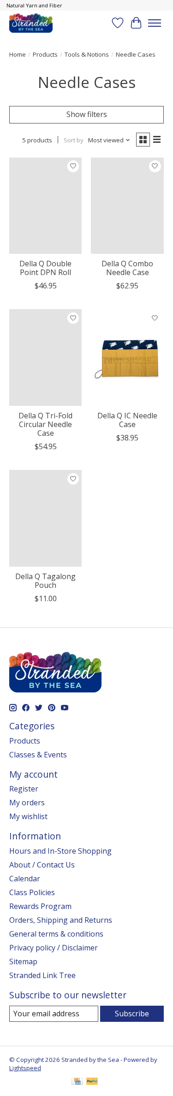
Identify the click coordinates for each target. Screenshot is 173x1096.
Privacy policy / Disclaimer (53, 948)
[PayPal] (92, 1082)
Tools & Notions (87, 54)
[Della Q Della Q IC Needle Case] (127, 357)
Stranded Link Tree (42, 975)
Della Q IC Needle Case (127, 419)
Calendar (24, 878)
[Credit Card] (77, 1082)
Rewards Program (40, 906)
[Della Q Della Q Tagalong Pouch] (45, 518)
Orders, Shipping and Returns (60, 920)
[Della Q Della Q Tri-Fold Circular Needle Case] (45, 357)
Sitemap (23, 961)
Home (17, 54)
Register (23, 789)
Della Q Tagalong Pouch (45, 580)
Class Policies (32, 892)
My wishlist (28, 816)
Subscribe (132, 1013)
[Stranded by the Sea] (31, 22)
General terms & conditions (56, 934)
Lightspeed (25, 1068)
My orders (27, 802)
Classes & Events (38, 755)
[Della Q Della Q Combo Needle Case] (127, 206)
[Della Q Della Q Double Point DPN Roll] (45, 206)
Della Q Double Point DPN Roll (45, 267)
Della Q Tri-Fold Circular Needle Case (45, 424)
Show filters (86, 114)
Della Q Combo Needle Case (127, 267)
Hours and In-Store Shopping (60, 851)
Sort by (74, 140)
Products (45, 54)
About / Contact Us (42, 865)
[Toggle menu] (154, 23)
